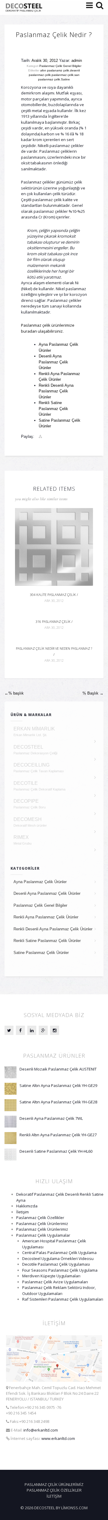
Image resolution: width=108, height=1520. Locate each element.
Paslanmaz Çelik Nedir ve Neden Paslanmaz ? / (54, 654)
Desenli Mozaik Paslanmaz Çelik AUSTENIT (58, 1069)
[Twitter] (9, 1030)
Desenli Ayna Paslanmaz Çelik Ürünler (53, 362)
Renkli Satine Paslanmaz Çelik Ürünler (53, 408)
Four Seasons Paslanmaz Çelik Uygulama (60, 1270)
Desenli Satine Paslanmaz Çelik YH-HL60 (56, 1151)
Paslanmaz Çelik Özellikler (40, 1217)
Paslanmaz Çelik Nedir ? (54, 34)
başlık (14, 693)
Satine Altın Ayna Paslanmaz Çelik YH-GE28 (58, 1102)
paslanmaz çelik (63, 75)
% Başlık (93, 693)
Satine (65, 79)
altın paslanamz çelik (54, 70)
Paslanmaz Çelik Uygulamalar (43, 1235)
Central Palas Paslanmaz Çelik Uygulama (59, 1252)
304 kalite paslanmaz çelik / (54, 597)
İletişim (22, 1212)
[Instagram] (54, 1030)
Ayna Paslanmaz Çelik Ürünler (40, 882)
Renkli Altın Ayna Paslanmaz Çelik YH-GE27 (58, 1134)
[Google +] (43, 1030)
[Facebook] (20, 1030)
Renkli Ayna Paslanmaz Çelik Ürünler (46, 917)
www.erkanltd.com (58, 1438)
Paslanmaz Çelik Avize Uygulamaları (55, 1281)
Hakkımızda (27, 1206)
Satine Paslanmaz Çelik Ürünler (41, 952)
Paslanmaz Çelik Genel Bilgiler (60, 66)
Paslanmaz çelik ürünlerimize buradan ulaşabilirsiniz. (47, 328)
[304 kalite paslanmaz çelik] (54, 546)
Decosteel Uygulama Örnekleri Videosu (58, 1258)
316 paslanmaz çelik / (54, 624)
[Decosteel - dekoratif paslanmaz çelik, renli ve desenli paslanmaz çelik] (25, 7)
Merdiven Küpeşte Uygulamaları (51, 1276)
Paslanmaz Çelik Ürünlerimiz (42, 1223)
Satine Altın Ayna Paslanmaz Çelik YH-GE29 (58, 1085)
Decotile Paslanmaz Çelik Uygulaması (56, 1264)
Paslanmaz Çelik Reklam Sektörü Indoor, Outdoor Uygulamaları (59, 1290)
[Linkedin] (31, 1030)
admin (76, 60)
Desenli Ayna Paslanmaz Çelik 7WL (51, 1118)
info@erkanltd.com (40, 1430)
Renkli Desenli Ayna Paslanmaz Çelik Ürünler (56, 391)
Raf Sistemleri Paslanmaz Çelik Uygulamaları (62, 1299)
